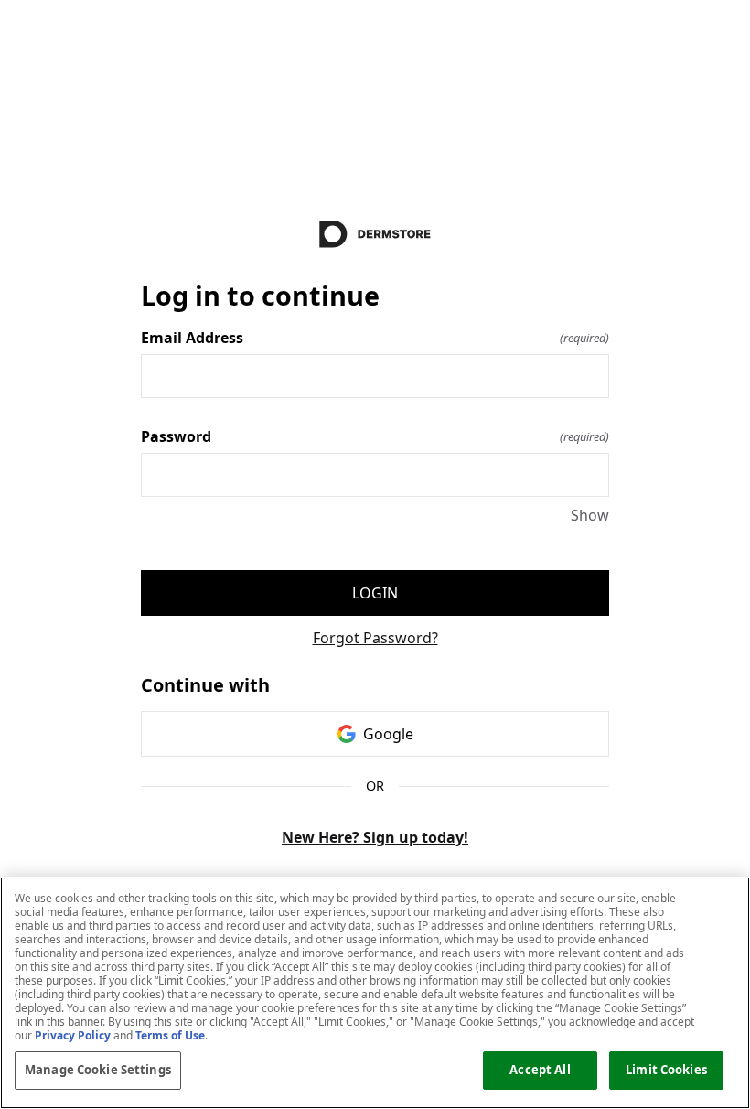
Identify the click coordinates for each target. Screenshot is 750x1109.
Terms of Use (170, 1035)
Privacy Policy (73, 1035)
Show (590, 515)
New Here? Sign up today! (375, 837)
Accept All (539, 1069)
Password (375, 436)
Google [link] (388, 734)
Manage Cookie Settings (98, 1069)
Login (375, 593)
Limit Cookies (666, 1069)
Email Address (375, 337)
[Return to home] (375, 234)
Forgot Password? (375, 638)
